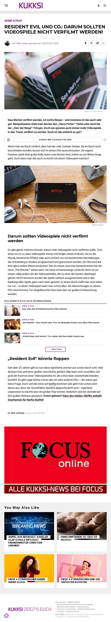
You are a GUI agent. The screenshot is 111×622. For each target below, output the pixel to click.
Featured (30, 413)
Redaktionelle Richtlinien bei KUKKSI (75, 604)
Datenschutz (72, 611)
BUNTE (99, 614)
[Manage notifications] (6, 615)
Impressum (60, 602)
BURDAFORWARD (73, 614)
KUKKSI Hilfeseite (86, 609)
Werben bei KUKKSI (66, 607)
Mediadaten (83, 607)
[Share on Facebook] (85, 43)
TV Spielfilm (60, 617)
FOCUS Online (89, 614)
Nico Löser (22, 43)
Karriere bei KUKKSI (66, 609)
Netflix (52, 383)
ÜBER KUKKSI (73, 602)
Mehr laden (57, 349)
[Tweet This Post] (91, 43)
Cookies (61, 611)
